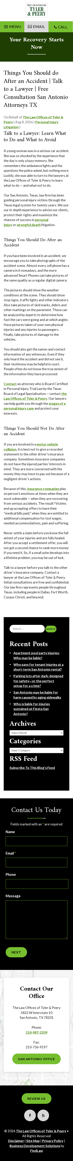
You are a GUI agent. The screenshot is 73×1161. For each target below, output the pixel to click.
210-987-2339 (36, 1032)
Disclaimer (16, 1141)
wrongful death (29, 225)
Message (13, 896)
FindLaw (36, 1151)
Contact (10, 384)
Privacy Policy (52, 1141)
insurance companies (43, 489)
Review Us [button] (36, 1098)
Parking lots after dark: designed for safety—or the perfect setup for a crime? (38, 681)
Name (10, 832)
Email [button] (39, 26)
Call (63, 27)
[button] (12, 26)
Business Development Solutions (35, 1146)
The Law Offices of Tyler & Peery (41, 1131)
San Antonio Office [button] (36, 1059)
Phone (11, 874)
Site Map (33, 1141)
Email (11, 853)
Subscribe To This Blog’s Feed (32, 768)
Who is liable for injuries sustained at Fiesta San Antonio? (31, 709)
